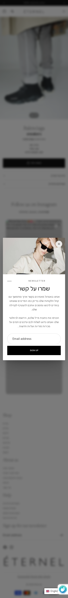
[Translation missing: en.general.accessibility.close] (59, 244)
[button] (54, 591)
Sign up (34, 350)
